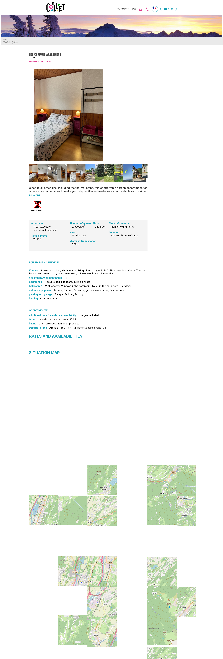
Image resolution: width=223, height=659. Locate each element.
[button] (147, 9)
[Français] (154, 8)
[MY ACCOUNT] (140, 9)
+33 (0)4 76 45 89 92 (128, 9)
